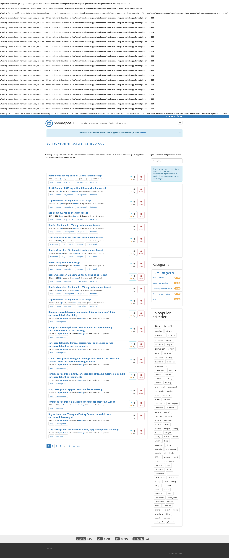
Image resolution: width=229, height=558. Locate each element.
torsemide (159, 469)
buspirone (159, 445)
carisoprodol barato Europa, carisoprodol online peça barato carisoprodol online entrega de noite (80, 344)
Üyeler (111, 123)
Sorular (84, 123)
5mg (168, 465)
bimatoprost (169, 461)
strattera (172, 370)
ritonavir (158, 416)
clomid (175, 437)
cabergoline (159, 477)
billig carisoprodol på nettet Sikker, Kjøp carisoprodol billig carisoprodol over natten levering (80, 329)
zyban (168, 340)
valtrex (166, 437)
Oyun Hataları (63, 318)
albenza (158, 433)
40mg (173, 481)
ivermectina (159, 493)
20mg (169, 445)
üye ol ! (143, 132)
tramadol (158, 449)
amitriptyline (173, 403)
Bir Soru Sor (121, 123)
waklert (168, 374)
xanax (157, 353)
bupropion (168, 420)
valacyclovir (171, 408)
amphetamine (161, 366)
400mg (158, 428)
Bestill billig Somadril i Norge (64, 262)
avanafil (167, 412)
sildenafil (167, 326)
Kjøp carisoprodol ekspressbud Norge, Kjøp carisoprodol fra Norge (83, 429)
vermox (158, 382)
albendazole (169, 453)
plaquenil (170, 522)
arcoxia (158, 424)
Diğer (60, 179)
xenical (170, 391)
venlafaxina (159, 498)
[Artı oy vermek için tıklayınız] (131, 176)
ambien (168, 416)
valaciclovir (159, 502)
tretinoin (158, 374)
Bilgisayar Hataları (160, 283)
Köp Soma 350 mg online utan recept (68, 212)
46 (69, 446)
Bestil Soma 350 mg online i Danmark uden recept (75, 175)
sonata (157, 489)
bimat (168, 514)
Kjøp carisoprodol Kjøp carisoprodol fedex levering (75, 389)
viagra (175, 510)
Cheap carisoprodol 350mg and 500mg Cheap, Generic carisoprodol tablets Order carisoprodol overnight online (84, 360)
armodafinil (160, 387)
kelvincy (81, 318)
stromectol (172, 387)
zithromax (159, 335)
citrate (169, 330)
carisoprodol (82, 182)
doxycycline (172, 498)
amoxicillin (159, 378)
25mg (166, 441)
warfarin (167, 399)
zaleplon (159, 340)
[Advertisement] (97, 164)
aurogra (168, 433)
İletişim (49, 548)
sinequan (167, 506)
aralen (157, 399)
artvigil (170, 378)
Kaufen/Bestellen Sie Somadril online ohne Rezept (75, 237)
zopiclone (171, 362)
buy (51, 182)
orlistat (167, 510)
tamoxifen (159, 362)
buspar (167, 428)
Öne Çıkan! (93, 123)
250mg (158, 420)
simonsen (75, 179)
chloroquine (172, 477)
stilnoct (170, 502)
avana (166, 424)
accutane (159, 344)
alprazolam (160, 349)
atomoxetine (160, 370)
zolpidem (159, 357)
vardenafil (159, 408)
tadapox (93, 182)
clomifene (159, 514)
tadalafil (158, 330)
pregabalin (159, 473)
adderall (171, 335)
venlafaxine (159, 403)
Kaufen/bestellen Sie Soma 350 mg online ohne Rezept (77, 274)
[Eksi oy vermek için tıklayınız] (131, 179)
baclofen (167, 353)
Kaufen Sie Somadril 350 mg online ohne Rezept (74, 225)
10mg (175, 429)
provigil (158, 510)
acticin (171, 349)
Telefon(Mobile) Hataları (162, 288)
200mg (168, 382)
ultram (157, 441)
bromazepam (171, 449)
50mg (169, 473)
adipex (170, 344)
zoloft (170, 493)
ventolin (158, 518)
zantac (157, 506)
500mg (157, 481)
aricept (158, 461)
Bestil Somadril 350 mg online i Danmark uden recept (77, 188)
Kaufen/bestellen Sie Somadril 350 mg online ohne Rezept (79, 287)
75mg (157, 485)
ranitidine (167, 485)
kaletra (166, 489)
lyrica (169, 469)
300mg (157, 437)
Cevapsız (103, 123)
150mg (157, 457)
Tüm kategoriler (163, 273)
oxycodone (68, 182)
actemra (167, 518)
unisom (167, 457)
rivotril (175, 457)
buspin (158, 453)
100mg (169, 357)
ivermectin (159, 465)
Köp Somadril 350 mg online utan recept (70, 200)
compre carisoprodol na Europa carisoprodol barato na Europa (81, 401)
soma (58, 182)
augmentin (159, 391)
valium (158, 412)
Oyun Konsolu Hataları (162, 294)
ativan (157, 395)
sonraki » (76, 446)
